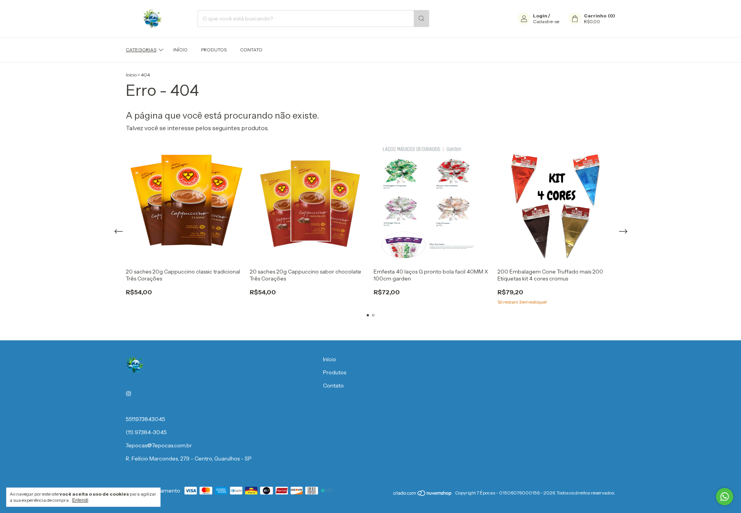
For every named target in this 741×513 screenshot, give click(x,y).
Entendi (80, 500)
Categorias (141, 50)
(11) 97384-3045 (146, 432)
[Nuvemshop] (423, 495)
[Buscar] (421, 18)
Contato (251, 50)
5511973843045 (145, 419)
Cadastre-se (546, 21)
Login (540, 16)
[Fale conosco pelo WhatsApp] (724, 496)
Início (180, 50)
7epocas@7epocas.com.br (159, 445)
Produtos (214, 50)
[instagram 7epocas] (128, 393)
